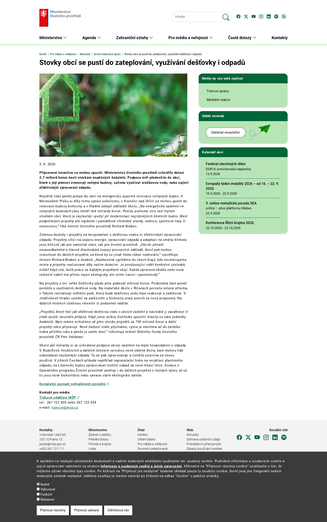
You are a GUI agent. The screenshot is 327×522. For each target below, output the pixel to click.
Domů (42, 54)
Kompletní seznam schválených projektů (72, 384)
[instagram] (266, 438)
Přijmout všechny (53, 510)
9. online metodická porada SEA (231, 203)
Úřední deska (146, 439)
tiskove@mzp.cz (65, 408)
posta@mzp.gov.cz (52, 444)
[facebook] (239, 438)
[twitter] (248, 438)
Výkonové (47, 490)
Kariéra (142, 434)
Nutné (44, 484)
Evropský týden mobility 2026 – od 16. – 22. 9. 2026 (242, 186)
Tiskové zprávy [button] (218, 91)
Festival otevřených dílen (226, 164)
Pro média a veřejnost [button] (188, 37)
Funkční (46, 494)
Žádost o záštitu (100, 434)
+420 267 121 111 (52, 448)
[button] (238, 17)
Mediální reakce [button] (218, 100)
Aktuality (85, 54)
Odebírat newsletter (225, 132)
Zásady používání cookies (204, 448)
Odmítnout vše (118, 510)
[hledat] (226, 15)
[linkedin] (275, 438)
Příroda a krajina (100, 444)
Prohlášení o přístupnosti (204, 444)
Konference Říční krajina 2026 (230, 223)
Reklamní (47, 500)
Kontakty (280, 37)
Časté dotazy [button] (240, 37)
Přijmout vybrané (86, 510)
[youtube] (257, 438)
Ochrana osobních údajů (203, 439)
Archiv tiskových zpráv (107, 54)
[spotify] (284, 438)
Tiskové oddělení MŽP (57, 398)
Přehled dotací (98, 439)
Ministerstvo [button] (51, 37)
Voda (92, 448)
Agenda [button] (89, 37)
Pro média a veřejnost (63, 54)
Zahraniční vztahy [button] (132, 37)
